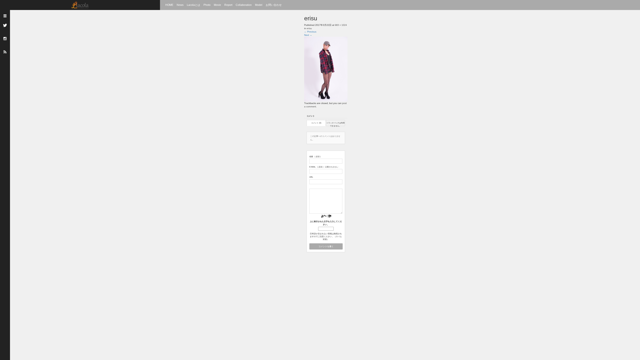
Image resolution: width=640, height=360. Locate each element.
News (180, 5)
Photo (207, 5)
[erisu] (326, 69)
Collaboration (244, 5)
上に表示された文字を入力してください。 (326, 223)
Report (228, 5)
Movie (217, 5)
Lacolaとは (193, 5)
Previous (310, 31)
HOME (169, 5)
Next (308, 35)
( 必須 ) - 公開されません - (324, 167)
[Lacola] (80, 5)
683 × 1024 (341, 25)
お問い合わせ (274, 5)
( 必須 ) (315, 157)
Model (258, 5)
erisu (309, 28)
